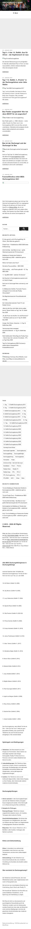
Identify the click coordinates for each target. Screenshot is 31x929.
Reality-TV (15, 469)
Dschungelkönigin (19, 453)
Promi (13, 466)
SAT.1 (12, 478)
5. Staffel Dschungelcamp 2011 (17, 404)
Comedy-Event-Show (9, 447)
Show (17, 478)
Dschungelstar (6, 506)
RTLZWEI (6, 478)
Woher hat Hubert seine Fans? (10, 263)
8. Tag (24, 414)
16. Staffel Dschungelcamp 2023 (12, 435)
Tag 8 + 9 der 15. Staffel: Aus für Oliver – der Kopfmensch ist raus (15, 53)
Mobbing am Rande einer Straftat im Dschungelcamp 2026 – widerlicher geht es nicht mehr (14, 257)
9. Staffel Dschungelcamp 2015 (11, 417)
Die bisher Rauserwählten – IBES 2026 (12, 266)
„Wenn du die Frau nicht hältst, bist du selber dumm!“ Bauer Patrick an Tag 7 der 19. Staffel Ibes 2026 (14, 310)
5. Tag (5, 407)
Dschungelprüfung (8, 456)
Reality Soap (6, 472)
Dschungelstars (19, 456)
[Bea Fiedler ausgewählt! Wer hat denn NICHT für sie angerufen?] (12, 117)
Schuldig (4, 299)
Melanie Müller (13, 207)
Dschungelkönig (7, 453)
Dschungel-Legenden (9, 450)
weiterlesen (5, 72)
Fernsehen (6, 459)
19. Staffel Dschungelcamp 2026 (12, 444)
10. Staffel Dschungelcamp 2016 (12, 420)
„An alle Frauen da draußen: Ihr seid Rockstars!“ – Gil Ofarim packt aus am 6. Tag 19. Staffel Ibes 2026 (15, 318)
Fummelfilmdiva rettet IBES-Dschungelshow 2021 (13, 177)
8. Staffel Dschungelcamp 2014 (11, 414)
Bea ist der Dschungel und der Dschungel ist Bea (14, 144)
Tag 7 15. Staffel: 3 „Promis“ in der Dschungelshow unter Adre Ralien (14, 82)
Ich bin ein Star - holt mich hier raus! (13, 463)
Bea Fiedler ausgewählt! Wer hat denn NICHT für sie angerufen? (15, 112)
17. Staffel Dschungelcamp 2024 (12, 438)
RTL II (18, 475)
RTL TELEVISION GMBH (12, 535)
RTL (13, 472)
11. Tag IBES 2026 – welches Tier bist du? (13, 275)
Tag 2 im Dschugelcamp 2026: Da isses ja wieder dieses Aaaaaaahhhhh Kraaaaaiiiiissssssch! (13, 345)
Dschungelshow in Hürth (17, 156)
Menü (16, 13)
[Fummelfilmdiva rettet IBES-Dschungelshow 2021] (15, 183)
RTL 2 (18, 472)
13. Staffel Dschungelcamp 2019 (12, 426)
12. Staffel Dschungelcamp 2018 (18, 423)
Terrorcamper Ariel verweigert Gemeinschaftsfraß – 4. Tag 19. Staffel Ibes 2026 (14, 330)
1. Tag (5, 404)
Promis (19, 466)
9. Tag (24, 417)
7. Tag (24, 411)
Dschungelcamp (21, 450)
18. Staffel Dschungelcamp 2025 (12, 441)
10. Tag (25, 420)
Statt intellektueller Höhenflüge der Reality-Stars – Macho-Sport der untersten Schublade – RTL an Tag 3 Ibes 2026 (15, 338)
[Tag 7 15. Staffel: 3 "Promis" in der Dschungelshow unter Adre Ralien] (13, 88)
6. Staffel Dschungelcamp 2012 (17, 407)
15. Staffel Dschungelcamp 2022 (12, 432)
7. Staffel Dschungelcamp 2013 (11, 411)
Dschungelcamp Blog (12, 3)
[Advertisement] (15, 33)
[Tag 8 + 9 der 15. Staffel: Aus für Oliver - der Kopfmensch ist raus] (10, 58)
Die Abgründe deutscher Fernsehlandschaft (14, 296)
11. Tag (5, 423)
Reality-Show (7, 469)
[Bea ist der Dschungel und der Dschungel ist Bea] (15, 151)
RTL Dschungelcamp (9, 475)
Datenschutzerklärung (8, 923)
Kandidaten (6, 466)
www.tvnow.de (6, 545)
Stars (22, 478)
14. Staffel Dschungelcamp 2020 (12, 429)
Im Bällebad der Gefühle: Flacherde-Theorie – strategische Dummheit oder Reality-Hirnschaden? (14, 291)
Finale (13, 459)
